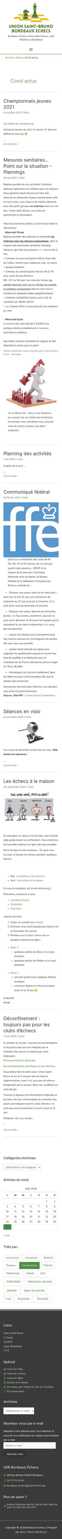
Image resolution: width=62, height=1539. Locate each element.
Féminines (13, 1273)
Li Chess (8, 1337)
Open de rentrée (34, 1290)
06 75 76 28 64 (15, 1480)
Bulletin (48, 1257)
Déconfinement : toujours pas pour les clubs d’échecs (26, 1024)
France (48, 1265)
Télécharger (16, 354)
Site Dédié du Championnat (18, 123)
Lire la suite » (10, 144)
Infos (26, 112)
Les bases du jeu (20, 900)
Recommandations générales (19, 1060)
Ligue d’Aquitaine (12, 1346)
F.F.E (6, 1350)
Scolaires (24, 1298)
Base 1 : (15, 947)
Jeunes (11, 1290)
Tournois (42, 1298)
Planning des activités (27, 453)
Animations (31, 1257)
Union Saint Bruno (13, 1333)
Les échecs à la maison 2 (31, 876)
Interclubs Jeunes (40, 1281)
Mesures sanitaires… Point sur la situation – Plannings (27, 166)
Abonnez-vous (15, 1454)
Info (42, 1273)
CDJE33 (8, 1341)
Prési (8, 1298)
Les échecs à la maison (28, 781)
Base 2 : (15, 972)
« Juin (6, 1235)
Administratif (12, 1257)
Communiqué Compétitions (40, 695)
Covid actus (29, 1265)
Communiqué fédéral (26, 492)
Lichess (38, 922)
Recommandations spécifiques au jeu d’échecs (29, 1066)
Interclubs (13, 1281)
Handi (30, 1273)
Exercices (16, 908)
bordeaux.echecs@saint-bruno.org (26, 1485)
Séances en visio (21, 711)
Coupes (11, 1265)
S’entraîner (16, 904)
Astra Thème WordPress (33, 1532)
